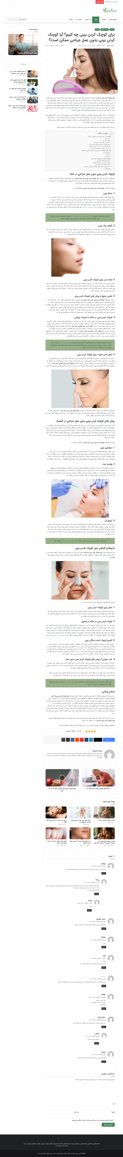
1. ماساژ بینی (108, 138)
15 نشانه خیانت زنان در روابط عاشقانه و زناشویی (17, 98)
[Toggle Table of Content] (110, 133)
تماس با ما (78, 19)
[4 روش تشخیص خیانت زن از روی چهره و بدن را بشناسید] (32, 74)
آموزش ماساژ (112, 19)
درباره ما (71, 19)
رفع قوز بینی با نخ (65, 342)
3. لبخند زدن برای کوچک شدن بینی (102, 142)
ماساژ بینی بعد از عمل (90, 207)
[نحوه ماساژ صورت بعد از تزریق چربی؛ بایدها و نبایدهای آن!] (80, 812)
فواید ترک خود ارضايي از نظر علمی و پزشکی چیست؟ (18, 81)
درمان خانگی (104, 30)
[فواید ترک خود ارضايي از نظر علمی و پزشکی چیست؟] (32, 82)
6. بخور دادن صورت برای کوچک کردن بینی (101, 148)
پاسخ (103, 873)
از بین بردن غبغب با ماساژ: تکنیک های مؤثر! (56, 821)
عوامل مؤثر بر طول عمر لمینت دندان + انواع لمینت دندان (56, 842)
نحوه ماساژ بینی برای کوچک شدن (82, 216)
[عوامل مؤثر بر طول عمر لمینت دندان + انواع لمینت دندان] (56, 833)
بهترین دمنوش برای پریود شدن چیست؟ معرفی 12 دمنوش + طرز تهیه (104, 842)
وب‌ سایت (76, 1112)
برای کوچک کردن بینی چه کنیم (81, 110)
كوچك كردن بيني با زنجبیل (61, 635)
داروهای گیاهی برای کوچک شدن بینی (101, 159)
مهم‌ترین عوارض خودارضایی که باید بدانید (17, 89)
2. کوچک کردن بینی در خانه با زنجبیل (102, 163)
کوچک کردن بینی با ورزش (70, 541)
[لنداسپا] (110, 10)
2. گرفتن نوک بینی (106, 140)
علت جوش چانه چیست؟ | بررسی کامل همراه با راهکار (80, 842)
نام (113, 1104)
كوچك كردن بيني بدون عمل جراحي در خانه (99, 136)
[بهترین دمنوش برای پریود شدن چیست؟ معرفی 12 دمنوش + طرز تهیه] (104, 833)
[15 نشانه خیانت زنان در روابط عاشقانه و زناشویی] (32, 99)
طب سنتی (88, 19)
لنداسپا (61, 1153)
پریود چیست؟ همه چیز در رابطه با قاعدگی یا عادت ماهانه (17, 107)
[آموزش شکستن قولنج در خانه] (104, 812)
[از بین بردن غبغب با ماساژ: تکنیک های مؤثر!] (56, 812)
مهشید (103, 863)
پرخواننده (23, 64)
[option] (23, 44)
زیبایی (96, 19)
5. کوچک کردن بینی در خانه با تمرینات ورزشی (100, 146)
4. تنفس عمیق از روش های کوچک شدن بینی (100, 144)
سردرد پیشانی (70, 682)
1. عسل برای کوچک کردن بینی (104, 160)
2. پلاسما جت (108, 154)
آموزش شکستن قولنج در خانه (107, 820)
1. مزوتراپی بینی (107, 152)
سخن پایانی (108, 169)
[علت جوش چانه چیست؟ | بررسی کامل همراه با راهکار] (80, 833)
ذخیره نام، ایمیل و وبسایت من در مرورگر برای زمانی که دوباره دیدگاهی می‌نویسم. (92, 1120)
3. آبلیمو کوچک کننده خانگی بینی (103, 164)
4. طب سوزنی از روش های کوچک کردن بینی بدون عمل (97, 166)
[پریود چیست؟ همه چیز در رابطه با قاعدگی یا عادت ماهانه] (32, 108)
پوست (112, 30)
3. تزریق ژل (108, 156)
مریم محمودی (110, 45)
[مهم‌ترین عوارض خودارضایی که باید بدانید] (32, 91)
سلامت (104, 19)
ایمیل (113, 1112)
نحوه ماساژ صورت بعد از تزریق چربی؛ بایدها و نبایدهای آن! (81, 821)
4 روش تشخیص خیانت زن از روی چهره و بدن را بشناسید (18, 72)
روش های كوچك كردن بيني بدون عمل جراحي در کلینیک (96, 150)
